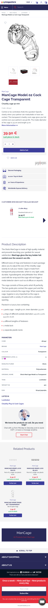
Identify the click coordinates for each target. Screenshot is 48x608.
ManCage (5, 91)
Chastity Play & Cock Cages (13, 404)
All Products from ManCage (24, 537)
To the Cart (12, 483)
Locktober (24, 12)
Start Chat (24, 435)
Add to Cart (24, 150)
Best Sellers (13, 12)
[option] (24, 213)
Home (3, 12)
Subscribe (24, 593)
